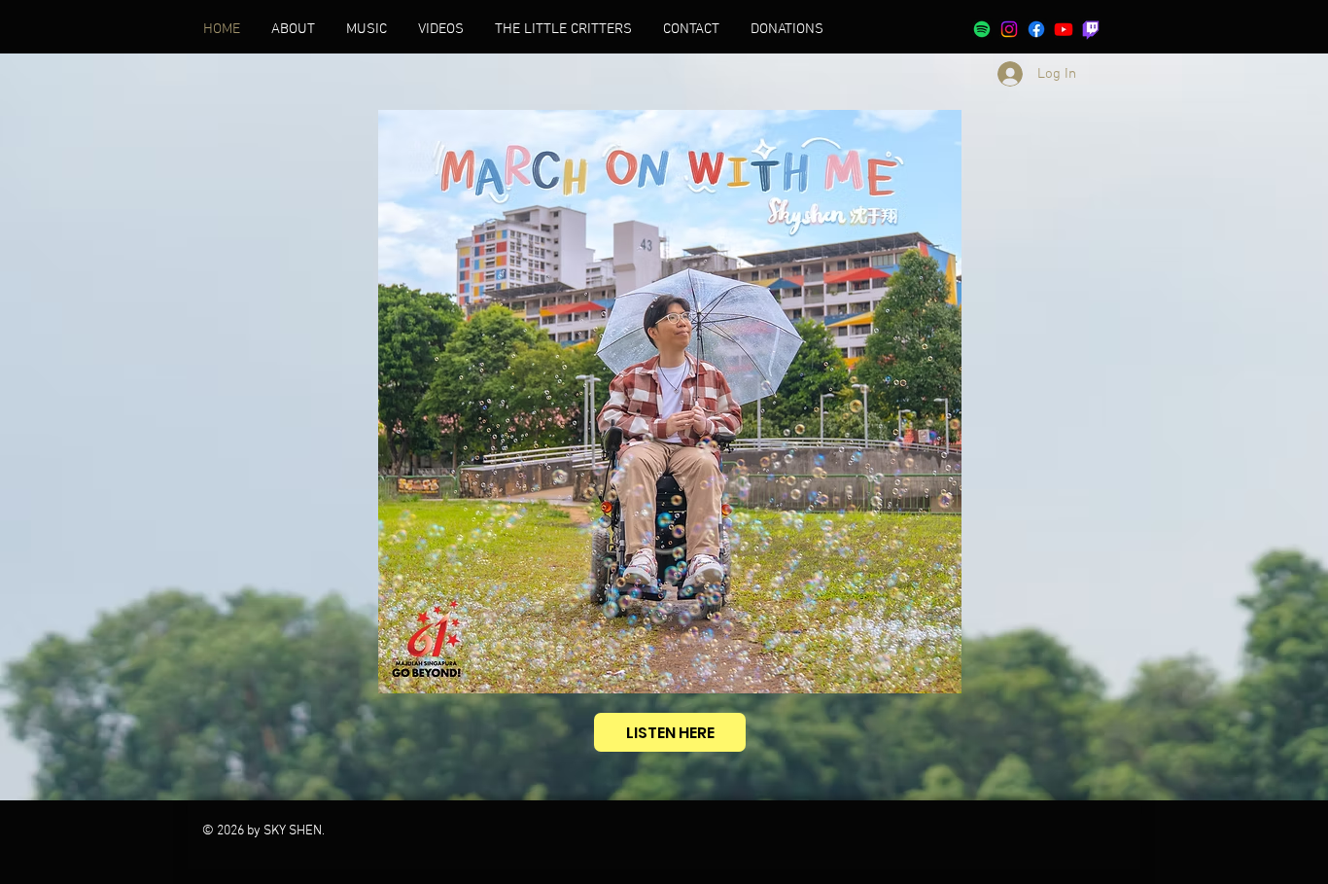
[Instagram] (1009, 29)
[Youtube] (1063, 29)
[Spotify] (982, 29)
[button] (563, 29)
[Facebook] (1036, 29)
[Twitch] (1090, 29)
